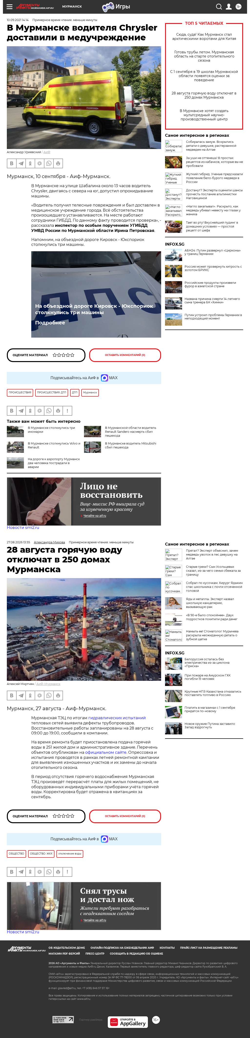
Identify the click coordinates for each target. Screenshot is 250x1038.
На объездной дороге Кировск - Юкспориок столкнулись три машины (94, 309)
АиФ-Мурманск (48, 684)
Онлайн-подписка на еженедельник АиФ (122, 947)
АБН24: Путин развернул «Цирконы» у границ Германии (213, 252)
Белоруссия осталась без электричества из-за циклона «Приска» (207, 663)
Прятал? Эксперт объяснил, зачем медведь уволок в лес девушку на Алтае (212, 554)
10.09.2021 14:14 (18, 20)
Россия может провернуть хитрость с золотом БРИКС (213, 268)
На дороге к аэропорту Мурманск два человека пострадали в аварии (54, 463)
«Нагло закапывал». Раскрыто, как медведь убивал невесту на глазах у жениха (213, 210)
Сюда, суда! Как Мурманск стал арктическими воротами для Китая (204, 37)
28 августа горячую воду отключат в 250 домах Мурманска (204, 95)
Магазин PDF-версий (64, 953)
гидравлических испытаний (117, 718)
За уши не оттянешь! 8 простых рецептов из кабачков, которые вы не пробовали (214, 162)
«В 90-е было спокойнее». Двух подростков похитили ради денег (212, 617)
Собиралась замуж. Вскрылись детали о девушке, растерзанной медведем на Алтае (211, 145)
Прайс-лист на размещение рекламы (208, 947)
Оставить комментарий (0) (125, 355)
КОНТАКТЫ (167, 947)
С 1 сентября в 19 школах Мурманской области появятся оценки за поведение (204, 76)
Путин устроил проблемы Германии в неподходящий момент (213, 316)
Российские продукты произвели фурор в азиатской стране (210, 284)
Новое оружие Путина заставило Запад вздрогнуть (210, 725)
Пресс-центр (94, 953)
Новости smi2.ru (23, 527)
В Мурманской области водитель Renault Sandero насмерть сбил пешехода (130, 431)
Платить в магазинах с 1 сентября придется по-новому (210, 709)
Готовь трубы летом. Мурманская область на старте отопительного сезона (204, 56)
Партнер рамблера (90, 1019)
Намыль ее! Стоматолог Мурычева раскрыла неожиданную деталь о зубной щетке (212, 635)
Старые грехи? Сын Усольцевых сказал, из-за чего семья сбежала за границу (213, 570)
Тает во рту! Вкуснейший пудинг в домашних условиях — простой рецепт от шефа (212, 226)
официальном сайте (105, 752)
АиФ (46, 152)
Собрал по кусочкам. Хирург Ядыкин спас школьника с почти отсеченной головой (214, 587)
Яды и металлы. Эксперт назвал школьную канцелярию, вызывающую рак (210, 603)
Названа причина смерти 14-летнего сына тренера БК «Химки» (212, 300)
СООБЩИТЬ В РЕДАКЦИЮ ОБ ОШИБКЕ (136, 953)
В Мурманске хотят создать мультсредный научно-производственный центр (204, 115)
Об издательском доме (67, 947)
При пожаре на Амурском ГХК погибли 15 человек (207, 677)
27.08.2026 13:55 (18, 542)
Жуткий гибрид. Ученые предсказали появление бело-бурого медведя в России (214, 178)
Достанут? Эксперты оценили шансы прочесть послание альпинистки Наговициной (214, 194)
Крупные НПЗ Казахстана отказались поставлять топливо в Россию (213, 693)
